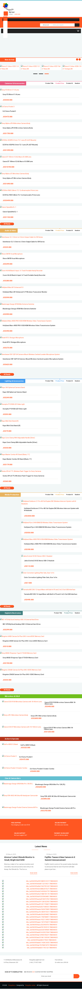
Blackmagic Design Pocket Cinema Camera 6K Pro (57, 808)
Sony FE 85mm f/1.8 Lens (11, 94)
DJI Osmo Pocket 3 (9, 111)
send (76, 976)
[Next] (2, 52)
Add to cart (41, 90)
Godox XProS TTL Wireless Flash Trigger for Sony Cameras (23, 476)
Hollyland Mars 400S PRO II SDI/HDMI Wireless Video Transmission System (29, 325)
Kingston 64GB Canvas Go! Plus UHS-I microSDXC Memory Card (25, 641)
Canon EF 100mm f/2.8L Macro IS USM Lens (18, 161)
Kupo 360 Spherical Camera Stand (14, 392)
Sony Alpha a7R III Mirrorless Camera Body (18, 128)
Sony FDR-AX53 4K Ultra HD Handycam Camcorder (58, 796)
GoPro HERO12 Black (27, 745)
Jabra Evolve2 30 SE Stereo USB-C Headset (39, 561)
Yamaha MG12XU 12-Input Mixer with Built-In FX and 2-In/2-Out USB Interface (50, 594)
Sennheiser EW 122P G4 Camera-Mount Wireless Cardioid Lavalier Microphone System (33, 359)
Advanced (46, 25)
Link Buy (41, 43)
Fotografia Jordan (30, 985)
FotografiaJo (12, 985)
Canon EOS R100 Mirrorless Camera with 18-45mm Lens (60, 703)
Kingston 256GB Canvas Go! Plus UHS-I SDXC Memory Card (23, 674)
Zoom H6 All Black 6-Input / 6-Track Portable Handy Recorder (24, 275)
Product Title (49, 83)
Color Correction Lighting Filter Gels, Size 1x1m (40, 577)
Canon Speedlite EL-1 (10, 212)
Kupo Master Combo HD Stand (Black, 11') (17, 459)
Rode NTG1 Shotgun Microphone (14, 342)
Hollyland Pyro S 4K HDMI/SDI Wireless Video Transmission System (47, 527)
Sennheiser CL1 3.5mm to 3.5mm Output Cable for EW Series (24, 242)
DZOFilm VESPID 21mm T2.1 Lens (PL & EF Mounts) (20, 145)
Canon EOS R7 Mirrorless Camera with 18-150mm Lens (58, 728)
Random (77, 83)
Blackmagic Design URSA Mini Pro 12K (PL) (50, 784)
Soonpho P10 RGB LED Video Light (14, 409)
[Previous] (1, 52)
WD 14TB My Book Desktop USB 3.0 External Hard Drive (21, 624)
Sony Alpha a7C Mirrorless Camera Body (17, 178)
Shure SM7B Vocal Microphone (13, 258)
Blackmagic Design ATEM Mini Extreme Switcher (19, 309)
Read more (33, 873)
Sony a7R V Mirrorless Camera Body (43, 716)
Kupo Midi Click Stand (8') (11, 425)
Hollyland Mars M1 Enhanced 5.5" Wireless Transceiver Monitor (25, 292)
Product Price (60, 83)
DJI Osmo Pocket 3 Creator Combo (42, 769)
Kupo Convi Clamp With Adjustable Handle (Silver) (20, 442)
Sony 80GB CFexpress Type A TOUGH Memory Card (20, 658)
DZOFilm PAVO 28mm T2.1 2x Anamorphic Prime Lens (21, 195)
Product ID (69, 83)
